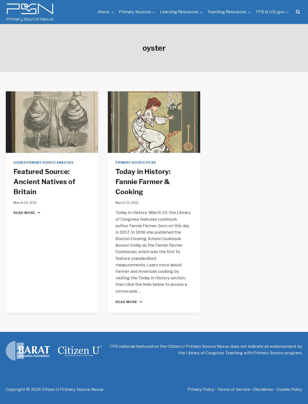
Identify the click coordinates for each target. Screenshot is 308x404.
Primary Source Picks (136, 162)
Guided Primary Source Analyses (43, 162)
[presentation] (52, 122)
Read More (26, 213)
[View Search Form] (298, 12)
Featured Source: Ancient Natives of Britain (44, 182)
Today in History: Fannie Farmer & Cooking (143, 182)
